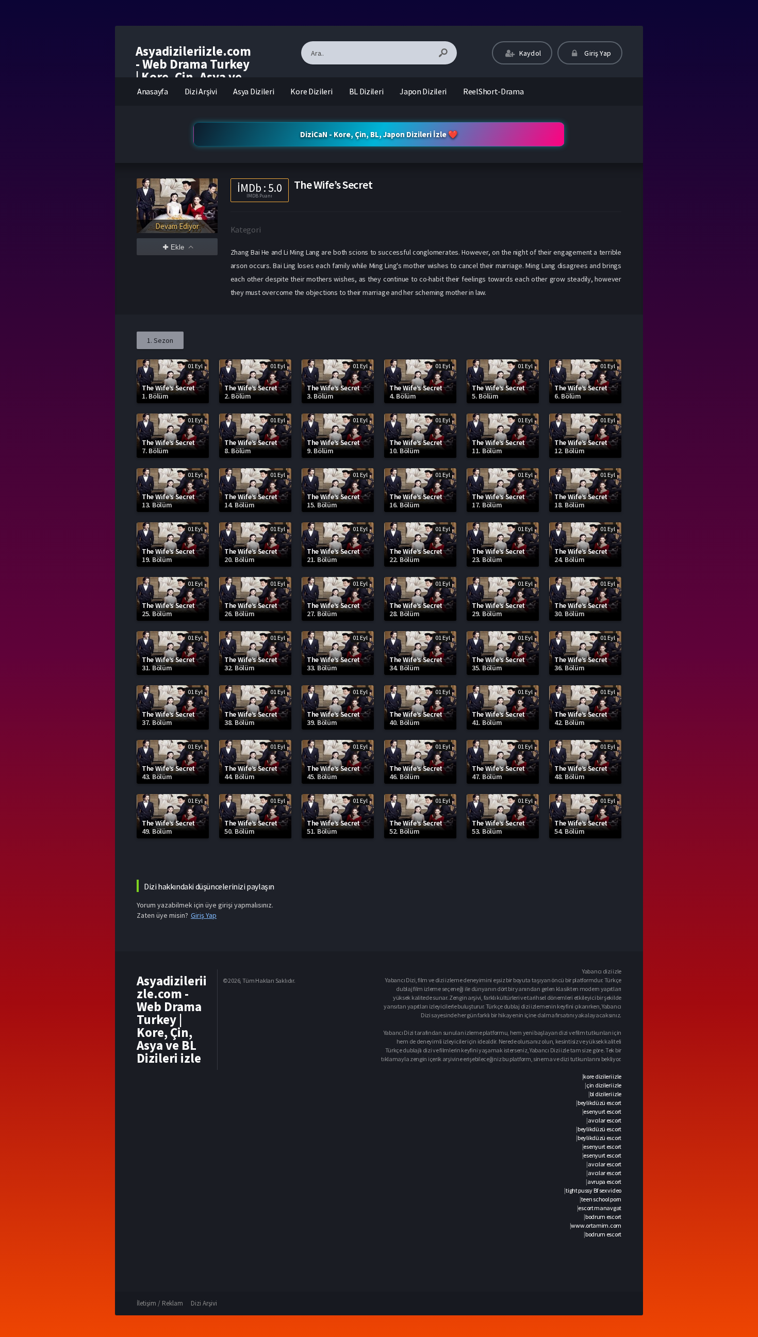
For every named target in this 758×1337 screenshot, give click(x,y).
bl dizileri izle (605, 1094)
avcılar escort (604, 1120)
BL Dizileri (366, 91)
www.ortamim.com (596, 1225)
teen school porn (601, 1199)
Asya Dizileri (253, 91)
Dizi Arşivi (201, 91)
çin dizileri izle (603, 1085)
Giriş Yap (597, 53)
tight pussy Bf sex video (593, 1190)
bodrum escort (603, 1216)
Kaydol (529, 53)
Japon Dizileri (423, 91)
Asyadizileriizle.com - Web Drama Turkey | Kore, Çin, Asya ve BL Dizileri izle (193, 70)
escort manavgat (599, 1208)
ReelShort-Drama (493, 91)
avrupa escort (604, 1181)
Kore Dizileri (311, 91)
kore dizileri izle (602, 1076)
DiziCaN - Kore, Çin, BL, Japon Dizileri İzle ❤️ (379, 134)
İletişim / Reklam (160, 1303)
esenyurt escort (602, 1111)
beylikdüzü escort (599, 1103)
